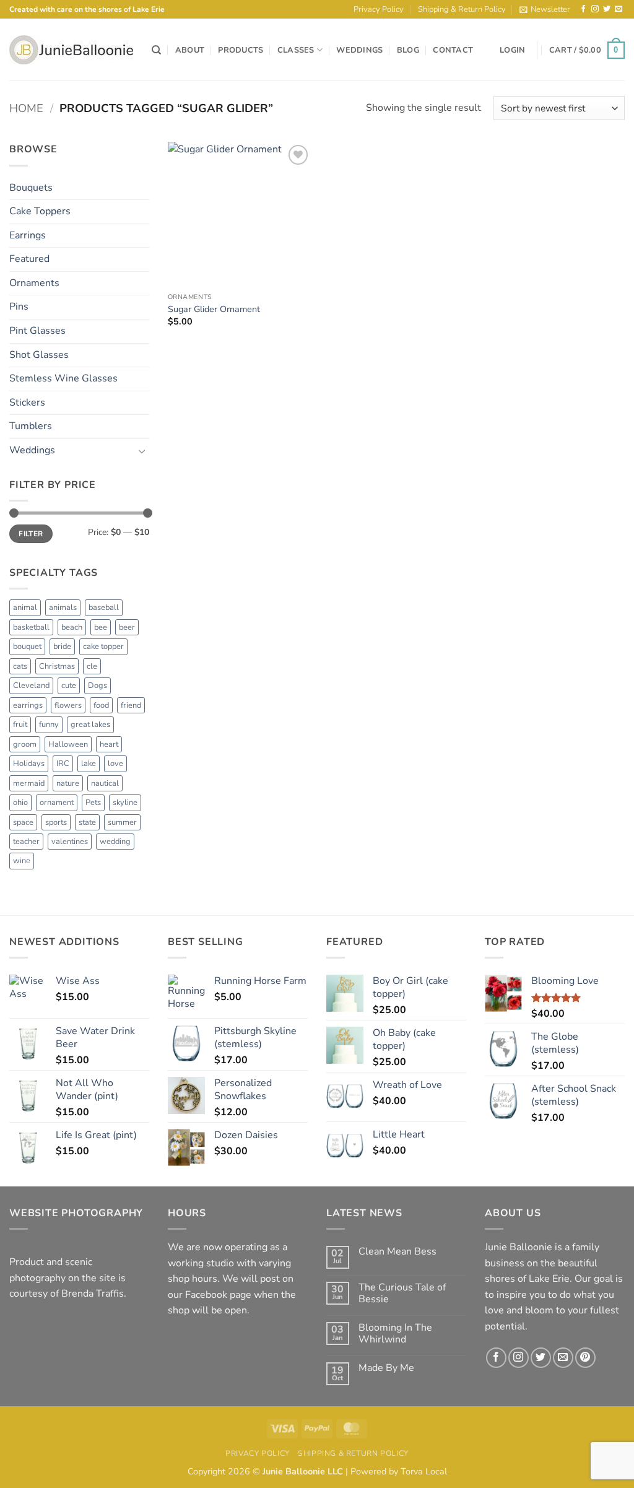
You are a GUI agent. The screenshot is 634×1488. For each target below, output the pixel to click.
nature (67, 783)
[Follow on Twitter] (606, 9)
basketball (31, 627)
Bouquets (31, 187)
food (101, 705)
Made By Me (386, 1368)
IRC (62, 763)
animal (25, 607)
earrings (28, 705)
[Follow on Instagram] (595, 9)
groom (25, 744)
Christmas (57, 666)
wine (21, 860)
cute (68, 685)
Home (26, 108)
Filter (31, 534)
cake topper (103, 646)
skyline (125, 802)
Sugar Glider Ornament (214, 309)
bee (100, 627)
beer (127, 627)
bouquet (27, 646)
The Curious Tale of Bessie (402, 1293)
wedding (115, 841)
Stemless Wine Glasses (63, 378)
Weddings (359, 50)
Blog (408, 50)
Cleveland (31, 685)
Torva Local (424, 1471)
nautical (105, 783)
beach (71, 627)
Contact (453, 50)
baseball (104, 607)
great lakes (90, 724)
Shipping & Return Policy (462, 9)
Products (240, 50)
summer (122, 822)
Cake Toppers (40, 211)
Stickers (27, 402)
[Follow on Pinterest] (585, 1357)
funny (49, 724)
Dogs (97, 685)
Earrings (27, 235)
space (23, 822)
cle (92, 666)
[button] (544, 9)
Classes (296, 50)
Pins (18, 306)
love (115, 763)
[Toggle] (141, 450)
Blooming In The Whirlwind (395, 1334)
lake (88, 763)
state (87, 822)
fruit (20, 724)
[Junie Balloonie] (71, 49)
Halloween (68, 744)
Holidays (29, 763)
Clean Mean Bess (397, 1252)
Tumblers (30, 426)
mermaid (29, 783)
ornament (57, 802)
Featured (29, 259)
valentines (69, 841)
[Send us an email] (618, 9)
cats (20, 666)
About (189, 50)
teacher (26, 841)
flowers (68, 705)
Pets (93, 802)
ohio (20, 802)
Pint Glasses (37, 330)
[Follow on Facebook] (583, 9)
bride (62, 646)
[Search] (156, 50)
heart (109, 744)
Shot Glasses (39, 355)
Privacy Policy (379, 9)
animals (63, 607)
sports (56, 822)
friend (131, 705)
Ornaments (34, 283)
